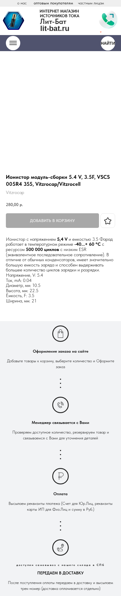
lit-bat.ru (54, 28)
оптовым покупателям (53, 3)
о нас (22, 3)
